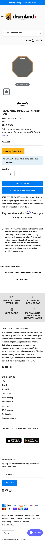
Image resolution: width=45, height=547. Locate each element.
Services (27, 518)
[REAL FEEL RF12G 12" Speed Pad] (6, 91)
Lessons (19, 518)
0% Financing (7, 410)
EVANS (7, 141)
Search (4, 385)
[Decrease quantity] (4, 173)
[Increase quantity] (17, 173)
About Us (6, 389)
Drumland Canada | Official (16, 539)
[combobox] (19, 33)
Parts (13, 518)
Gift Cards (36, 518)
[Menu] (2, 16)
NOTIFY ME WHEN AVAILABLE (22, 190)
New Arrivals (29, 515)
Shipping (5, 406)
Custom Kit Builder (8, 525)
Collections (19, 515)
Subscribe (9, 483)
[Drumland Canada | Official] (21, 16)
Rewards (26, 522)
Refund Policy (7, 401)
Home (4, 515)
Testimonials (7, 414)
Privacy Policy (7, 397)
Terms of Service (9, 418)
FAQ (3, 381)
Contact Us (6, 393)
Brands (10, 515)
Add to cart (22, 183)
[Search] (40, 33)
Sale (37, 515)
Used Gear (5, 518)
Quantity (5, 169)
